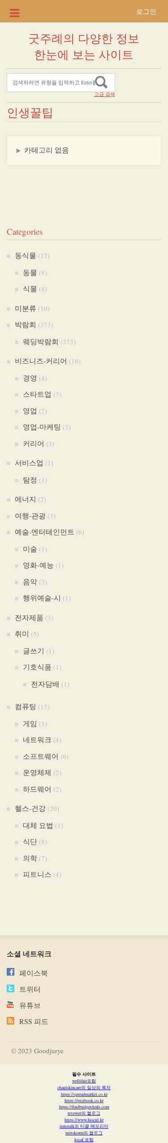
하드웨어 (37, 788)
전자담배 (45, 683)
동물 (30, 272)
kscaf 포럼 (84, 1139)
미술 (30, 548)
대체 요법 (38, 825)
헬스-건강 (30, 808)
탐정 (30, 479)
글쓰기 (33, 650)
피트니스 (37, 874)
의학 (30, 858)
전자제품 (29, 617)
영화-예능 (38, 564)
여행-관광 (30, 515)
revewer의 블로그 (84, 1113)
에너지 (25, 499)
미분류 (25, 308)
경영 (30, 377)
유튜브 (30, 1005)
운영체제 (37, 772)
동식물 (25, 255)
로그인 (146, 11)
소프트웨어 (41, 756)
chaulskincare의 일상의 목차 (84, 1087)
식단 (30, 841)
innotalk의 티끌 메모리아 (84, 1126)
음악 (30, 581)
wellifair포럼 (84, 1080)
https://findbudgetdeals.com (84, 1107)
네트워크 (37, 739)
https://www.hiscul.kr (84, 1120)
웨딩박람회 (41, 341)
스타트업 (37, 394)
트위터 (30, 989)
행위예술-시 (42, 597)
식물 (30, 288)
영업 (30, 410)
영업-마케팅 (42, 426)
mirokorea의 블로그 (84, 1133)
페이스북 (33, 972)
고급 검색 (104, 94)
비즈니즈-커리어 (41, 360)
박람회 (25, 324)
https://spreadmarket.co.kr (84, 1094)
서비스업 (29, 462)
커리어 (33, 443)
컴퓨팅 (25, 706)
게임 (30, 723)
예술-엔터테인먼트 (44, 531)
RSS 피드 (33, 1021)
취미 (22, 633)
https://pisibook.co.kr (84, 1100)
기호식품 (37, 666)
